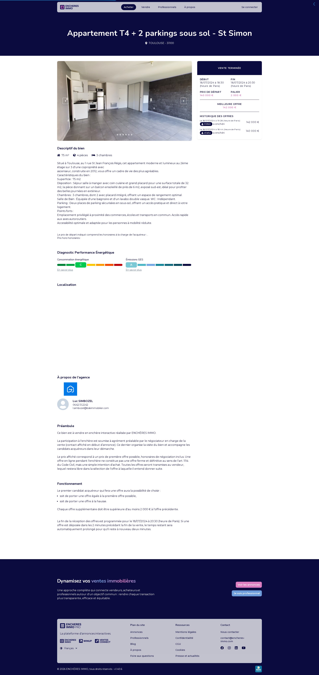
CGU (178, 643)
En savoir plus (65, 269)
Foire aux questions (142, 655)
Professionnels (167, 7)
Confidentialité (184, 637)
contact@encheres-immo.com (232, 639)
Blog (133, 643)
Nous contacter (229, 632)
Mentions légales (185, 632)
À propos (189, 7)
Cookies (180, 649)
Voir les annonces (249, 584)
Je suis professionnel (247, 593)
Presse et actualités (187, 655)
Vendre (145, 7)
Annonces (136, 632)
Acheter (128, 7)
